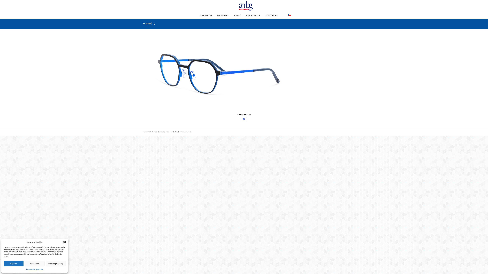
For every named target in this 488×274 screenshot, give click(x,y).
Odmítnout (34, 263)
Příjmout (13, 263)
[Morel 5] (244, 74)
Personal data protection (34, 269)
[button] (64, 242)
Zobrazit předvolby (55, 263)
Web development (177, 132)
